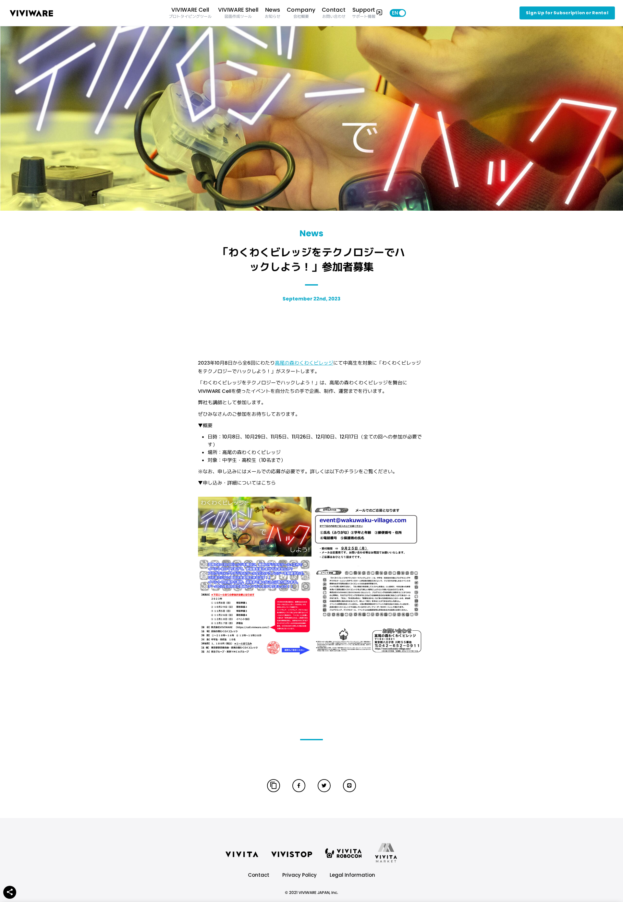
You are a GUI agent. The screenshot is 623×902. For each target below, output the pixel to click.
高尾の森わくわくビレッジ (304, 362)
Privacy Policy (299, 875)
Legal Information (352, 875)
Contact (258, 875)
